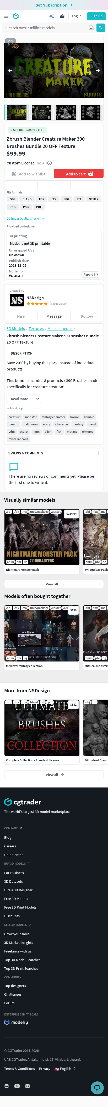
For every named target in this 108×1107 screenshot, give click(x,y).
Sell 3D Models (15, 925)
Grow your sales (16, 934)
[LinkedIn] (7, 1086)
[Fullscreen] (10, 42)
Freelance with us (17, 951)
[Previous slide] (10, 70)
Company (11, 828)
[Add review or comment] (99, 453)
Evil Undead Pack (96, 570)
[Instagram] (28, 1086)
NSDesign (35, 297)
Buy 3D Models (15, 863)
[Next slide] (97, 70)
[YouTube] (17, 1086)
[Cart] (62, 16)
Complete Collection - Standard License (32, 760)
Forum (9, 1003)
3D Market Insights (18, 942)
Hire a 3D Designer (18, 890)
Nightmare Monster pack (22, 570)
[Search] (100, 28)
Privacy (44, 1068)
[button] (91, 28)
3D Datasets (13, 881)
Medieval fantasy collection (24, 666)
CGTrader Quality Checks (23, 218)
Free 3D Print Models (20, 907)
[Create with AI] (51, 16)
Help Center (13, 854)
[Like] (20, 185)
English (63, 1068)
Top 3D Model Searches (22, 959)
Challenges (12, 994)
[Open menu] (6, 16)
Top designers (15, 985)
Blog (7, 837)
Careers (10, 846)
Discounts (12, 916)
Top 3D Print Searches (21, 968)
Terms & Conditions (19, 1068)
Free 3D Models (16, 898)
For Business (14, 872)
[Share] (87, 185)
